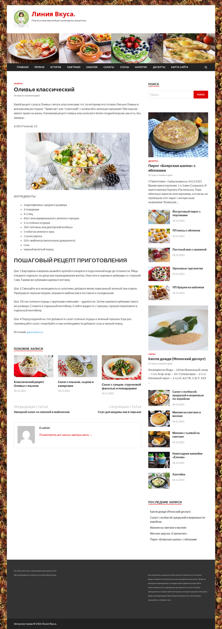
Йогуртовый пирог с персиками (187, 213)
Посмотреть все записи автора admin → (65, 434)
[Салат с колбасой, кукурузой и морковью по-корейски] (159, 405)
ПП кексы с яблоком (186, 230)
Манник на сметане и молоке (168, 527)
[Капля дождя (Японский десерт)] (178, 351)
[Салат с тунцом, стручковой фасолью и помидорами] (121, 380)
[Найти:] (178, 94)
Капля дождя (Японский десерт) (177, 358)
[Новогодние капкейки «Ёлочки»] (159, 467)
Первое (39, 67)
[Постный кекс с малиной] (159, 261)
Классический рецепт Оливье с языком (29, 383)
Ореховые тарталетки (188, 268)
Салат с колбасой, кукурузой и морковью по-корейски (188, 395)
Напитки (141, 67)
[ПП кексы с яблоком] (159, 242)
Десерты (159, 67)
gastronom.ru (35, 332)
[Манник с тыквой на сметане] (159, 446)
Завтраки (73, 67)
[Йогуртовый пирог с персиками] (159, 223)
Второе (55, 67)
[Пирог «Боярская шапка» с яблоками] (178, 158)
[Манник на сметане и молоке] (159, 425)
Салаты (108, 67)
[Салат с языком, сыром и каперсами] (77, 378)
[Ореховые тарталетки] (159, 280)
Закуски (91, 67)
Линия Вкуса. (53, 14)
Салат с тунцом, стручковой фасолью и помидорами (121, 386)
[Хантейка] (159, 487)
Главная (22, 67)
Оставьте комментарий (27, 95)
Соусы (124, 67)
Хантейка (178, 474)
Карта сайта (179, 67)
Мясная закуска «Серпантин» (168, 533)
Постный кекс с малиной (190, 249)
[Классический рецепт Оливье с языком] (33, 378)
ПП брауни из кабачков (188, 287)
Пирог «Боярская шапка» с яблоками (173, 539)
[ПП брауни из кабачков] (159, 299)
